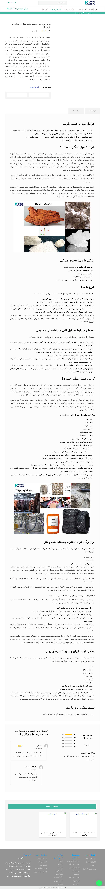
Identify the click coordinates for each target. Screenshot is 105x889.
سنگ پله (60, 867)
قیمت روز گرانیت (74, 864)
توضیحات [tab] (92, 111)
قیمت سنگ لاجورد (41, 871)
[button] (39, 95)
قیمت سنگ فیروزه (40, 868)
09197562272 (91, 859)
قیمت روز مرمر (74, 867)
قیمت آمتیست (42, 858)
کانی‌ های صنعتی (34, 87)
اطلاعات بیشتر (77, 827)
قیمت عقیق (43, 865)
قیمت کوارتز (42, 862)
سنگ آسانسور (58, 877)
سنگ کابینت (59, 871)
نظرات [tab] (76, 111)
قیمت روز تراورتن (73, 861)
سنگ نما (60, 861)
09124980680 (91, 862)
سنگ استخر (59, 874)
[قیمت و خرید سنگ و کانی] (94, 3)
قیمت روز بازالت (74, 877)
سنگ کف (60, 864)
